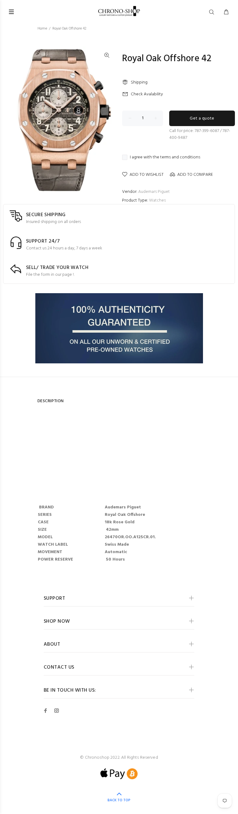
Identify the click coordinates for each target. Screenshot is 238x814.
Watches (157, 200)
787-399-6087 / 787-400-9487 (199, 134)
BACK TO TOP (119, 800)
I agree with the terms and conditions (165, 157)
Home (42, 28)
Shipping (139, 82)
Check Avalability (147, 94)
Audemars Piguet (154, 191)
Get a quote (202, 118)
